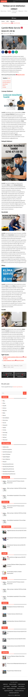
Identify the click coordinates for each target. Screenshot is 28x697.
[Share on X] (6, 52)
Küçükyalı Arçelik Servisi (8, 471)
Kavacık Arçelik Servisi (8, 464)
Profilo (4, 430)
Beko (4, 413)
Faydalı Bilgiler (6, 456)
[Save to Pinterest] (9, 52)
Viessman (5, 439)
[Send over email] (16, 52)
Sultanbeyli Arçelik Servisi (9, 473)
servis (12, 33)
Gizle (9, 78)
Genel (8, 367)
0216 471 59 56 (20, 74)
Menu (14, 18)
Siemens (5, 435)
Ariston (4, 408)
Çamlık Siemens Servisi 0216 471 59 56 (13, 360)
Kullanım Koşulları (7, 449)
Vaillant (5, 437)
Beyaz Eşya (7, 365)
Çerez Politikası (6, 454)
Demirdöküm (6, 417)
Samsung (5, 432)
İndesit (4, 427)
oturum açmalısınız (17, 386)
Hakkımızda (5, 447)
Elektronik (16, 365)
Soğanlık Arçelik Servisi (8, 469)
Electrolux (5, 420)
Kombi (4, 87)
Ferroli (4, 422)
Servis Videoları (6, 459)
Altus (4, 403)
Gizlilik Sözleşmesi (7, 452)
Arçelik (4, 405)
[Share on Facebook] (3, 52)
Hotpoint (5, 425)
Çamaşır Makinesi (6, 81)
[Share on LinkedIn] (13, 52)
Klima (4, 85)
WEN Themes (17, 695)
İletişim (4, 461)
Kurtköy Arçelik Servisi (8, 466)
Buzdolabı (5, 84)
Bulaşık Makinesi (6, 82)
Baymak (5, 410)
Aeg (4, 400)
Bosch (12, 365)
